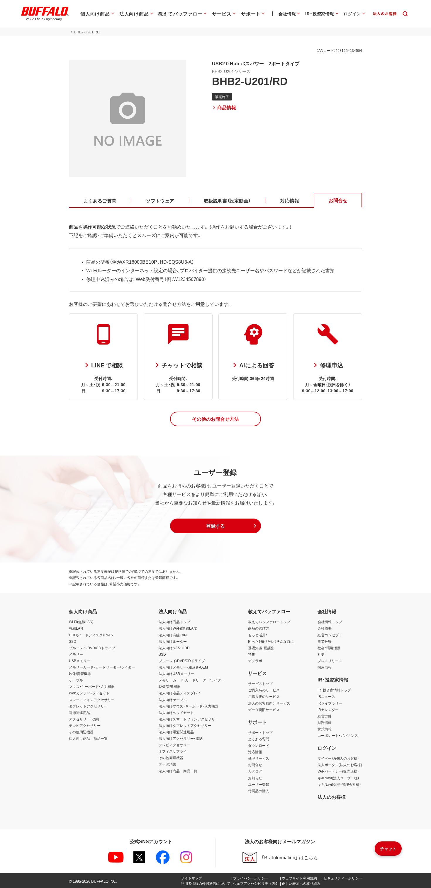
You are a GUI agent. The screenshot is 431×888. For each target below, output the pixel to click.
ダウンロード (258, 745)
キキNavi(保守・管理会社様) (339, 784)
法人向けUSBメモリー (176, 673)
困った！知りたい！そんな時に (271, 641)
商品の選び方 (258, 628)
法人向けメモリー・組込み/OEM (183, 667)
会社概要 (325, 628)
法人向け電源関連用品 (176, 731)
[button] (215, 419)
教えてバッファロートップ (269, 621)
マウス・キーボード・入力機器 (92, 686)
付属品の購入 (258, 790)
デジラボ (255, 660)
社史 (321, 654)
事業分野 (325, 641)
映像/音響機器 (80, 673)
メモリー (76, 654)
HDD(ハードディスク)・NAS (91, 635)
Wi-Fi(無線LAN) (81, 621)
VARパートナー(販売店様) (338, 771)
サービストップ (260, 683)
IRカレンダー (328, 709)
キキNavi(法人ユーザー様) (338, 777)
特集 (251, 654)
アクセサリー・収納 (84, 719)
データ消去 (167, 764)
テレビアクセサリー (85, 725)
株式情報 (325, 729)
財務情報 (325, 722)
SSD (72, 641)
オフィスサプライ (173, 751)
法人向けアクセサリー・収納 (181, 738)
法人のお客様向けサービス (269, 703)
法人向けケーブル (173, 699)
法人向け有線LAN (173, 635)
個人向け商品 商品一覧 (88, 738)
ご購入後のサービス (264, 696)
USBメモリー (79, 660)
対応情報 (255, 751)
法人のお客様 (332, 796)
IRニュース (326, 696)
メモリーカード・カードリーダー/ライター (102, 667)
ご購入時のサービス (264, 690)
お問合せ (255, 764)
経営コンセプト (330, 635)
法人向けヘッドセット (176, 712)
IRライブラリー (330, 703)
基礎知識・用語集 (261, 647)
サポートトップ (260, 732)
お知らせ (255, 777)
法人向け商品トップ (174, 621)
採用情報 (325, 667)
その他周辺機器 (81, 731)
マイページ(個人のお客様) (338, 758)
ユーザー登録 (258, 784)
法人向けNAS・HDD (174, 647)
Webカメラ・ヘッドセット (89, 693)
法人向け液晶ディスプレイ (180, 693)
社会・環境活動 (329, 647)
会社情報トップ (330, 621)
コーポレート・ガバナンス (338, 735)
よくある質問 (258, 739)
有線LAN (76, 628)
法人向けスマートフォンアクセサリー (188, 719)
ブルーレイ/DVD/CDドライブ (92, 647)
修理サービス (258, 758)
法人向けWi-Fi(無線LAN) (178, 628)
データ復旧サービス (264, 709)
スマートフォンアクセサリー (92, 699)
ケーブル (76, 680)
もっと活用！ (257, 635)
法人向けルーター (173, 641)
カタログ (255, 771)
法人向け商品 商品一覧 (178, 770)
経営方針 (325, 716)
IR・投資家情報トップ (334, 690)
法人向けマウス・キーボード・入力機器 (188, 706)
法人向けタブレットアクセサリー (185, 725)
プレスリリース (330, 660)
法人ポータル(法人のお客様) (340, 764)
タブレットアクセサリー (88, 706)
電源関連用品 (79, 712)
